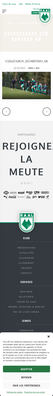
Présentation (26, 248)
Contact (26, 273)
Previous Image (6, 112)
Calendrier (26, 258)
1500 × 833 (33, 68)
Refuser (26, 377)
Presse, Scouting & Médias (26, 307)
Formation (26, 330)
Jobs (21, 4)
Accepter (26, 369)
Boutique (26, 292)
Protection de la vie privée (34, 392)
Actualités (26, 253)
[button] (48, 336)
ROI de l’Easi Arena (26, 312)
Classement (26, 263)
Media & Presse (32, 4)
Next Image (47, 112)
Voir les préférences (26, 385)
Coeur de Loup (9, 4)
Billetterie (26, 297)
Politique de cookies (15, 392)
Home (10, 23)
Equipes (26, 268)
